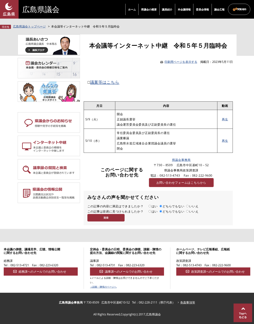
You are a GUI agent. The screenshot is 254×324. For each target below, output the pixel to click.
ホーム (132, 9)
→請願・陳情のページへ (103, 286)
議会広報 (219, 9)
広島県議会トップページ (29, 26)
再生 (225, 119)
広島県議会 (41, 9)
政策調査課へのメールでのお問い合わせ (218, 271)
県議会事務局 (181, 160)
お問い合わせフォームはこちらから (181, 183)
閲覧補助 (241, 9)
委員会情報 (202, 9)
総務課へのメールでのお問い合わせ (42, 271)
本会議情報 (184, 9)
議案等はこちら (104, 82)
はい (155, 206)
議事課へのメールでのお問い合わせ (128, 271)
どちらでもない (173, 206)
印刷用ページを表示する (181, 61)
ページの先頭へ (243, 313)
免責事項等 (187, 302)
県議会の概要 (149, 9)
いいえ (193, 206)
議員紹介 (167, 9)
